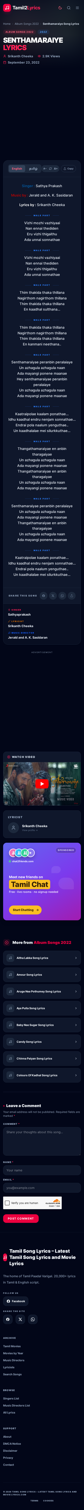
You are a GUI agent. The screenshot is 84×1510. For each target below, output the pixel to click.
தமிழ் (33, 168)
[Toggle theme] (60, 7)
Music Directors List (16, 1405)
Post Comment (21, 1218)
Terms (34, 1500)
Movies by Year (13, 1353)
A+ (56, 168)
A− (45, 168)
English (17, 168)
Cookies (48, 1500)
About (7, 1436)
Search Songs (12, 1374)
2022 (43, 31)
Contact (8, 1464)
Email (8, 1179)
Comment (11, 1123)
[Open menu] (77, 7)
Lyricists (8, 1367)
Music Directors (13, 1360)
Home (7, 23)
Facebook (18, 1301)
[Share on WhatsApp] (62, 596)
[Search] (68, 7)
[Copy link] (72, 596)
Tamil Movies (12, 1346)
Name (8, 1162)
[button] (42, 784)
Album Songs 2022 (27, 23)
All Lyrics (9, 1412)
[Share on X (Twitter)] (53, 596)
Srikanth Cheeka (20, 56)
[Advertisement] (42, 113)
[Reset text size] (50, 168)
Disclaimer (10, 1450)
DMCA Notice (12, 1443)
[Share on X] (20, 1319)
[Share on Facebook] (43, 596)
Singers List (11, 1398)
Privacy (8, 1457)
